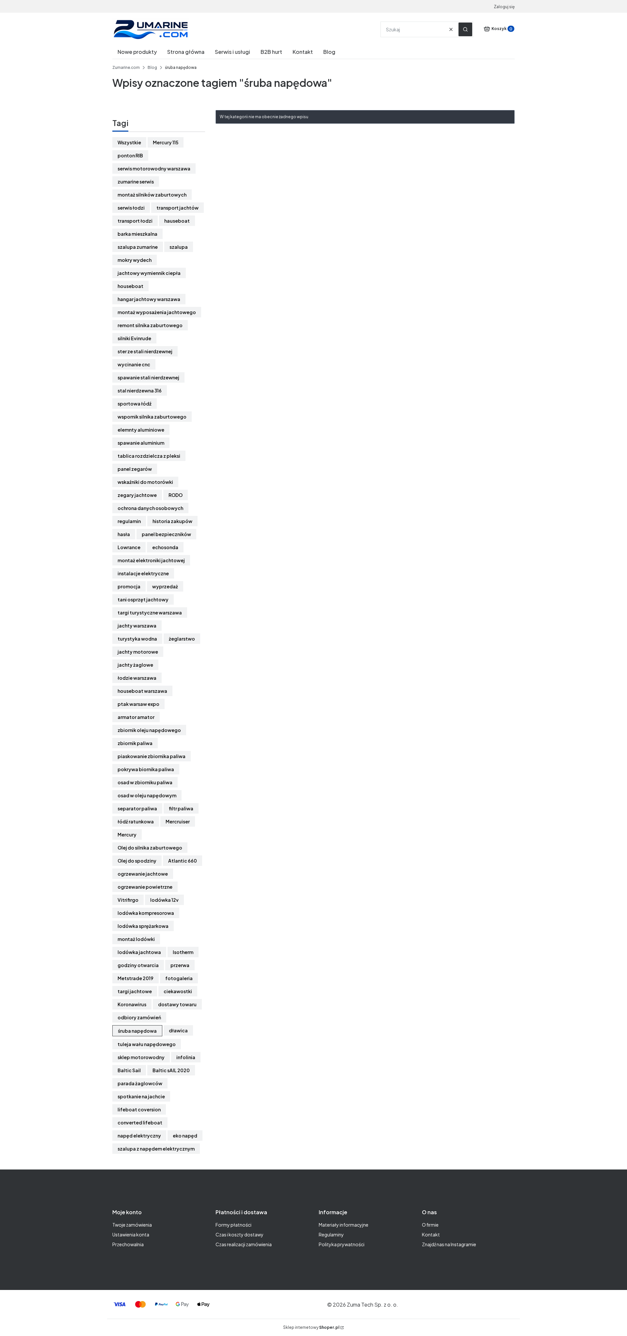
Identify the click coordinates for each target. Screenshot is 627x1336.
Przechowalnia (128, 1244)
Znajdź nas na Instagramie (449, 1244)
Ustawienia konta (130, 1234)
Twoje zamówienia (132, 1225)
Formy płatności (233, 1225)
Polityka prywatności (341, 1244)
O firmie (430, 1225)
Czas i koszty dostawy (240, 1234)
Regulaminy (331, 1234)
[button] (465, 29)
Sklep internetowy (311, 1327)
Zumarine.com (126, 67)
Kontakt (431, 1234)
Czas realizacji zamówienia (244, 1244)
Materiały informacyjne (343, 1225)
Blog (152, 67)
